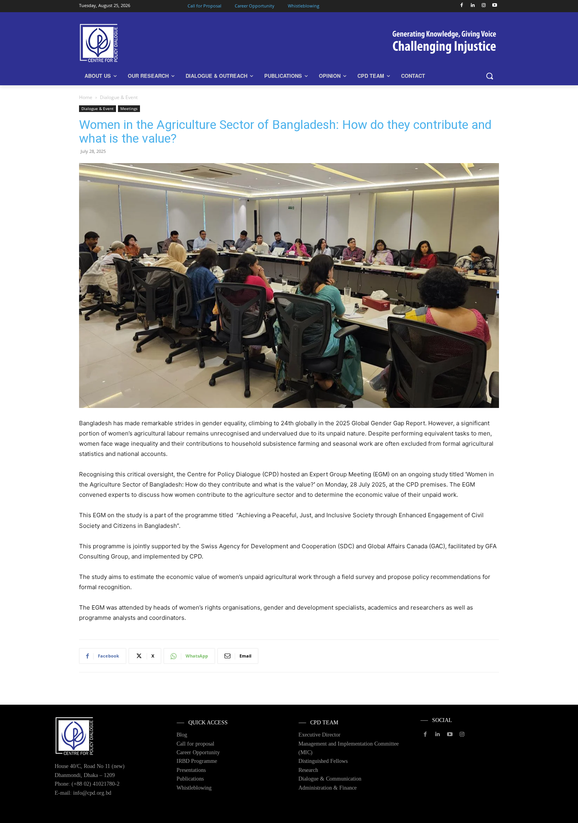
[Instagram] (483, 5)
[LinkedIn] (472, 5)
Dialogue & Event (97, 108)
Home (85, 97)
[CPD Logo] (142, 43)
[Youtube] (494, 5)
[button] (489, 75)
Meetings (129, 108)
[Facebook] (461, 5)
